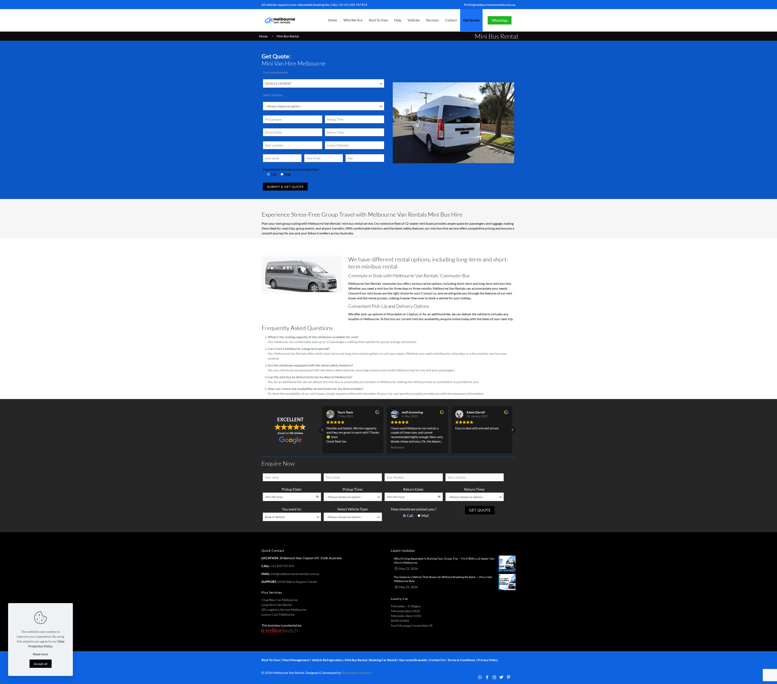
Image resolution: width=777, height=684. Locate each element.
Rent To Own (270, 660)
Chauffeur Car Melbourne (279, 600)
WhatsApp (499, 20)
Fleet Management (295, 660)
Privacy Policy (488, 660)
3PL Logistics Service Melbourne (283, 609)
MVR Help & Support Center (297, 581)
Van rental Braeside (413, 660)
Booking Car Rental (383, 660)
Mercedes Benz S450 (405, 611)
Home (263, 36)
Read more (40, 654)
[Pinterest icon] (509, 677)
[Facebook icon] (487, 677)
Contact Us (437, 660)
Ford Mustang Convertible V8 (411, 625)
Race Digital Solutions (357, 672)
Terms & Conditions (461, 660)
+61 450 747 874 (355, 4)
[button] (512, 430)
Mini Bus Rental (356, 660)
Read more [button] (397, 447)
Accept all (40, 664)
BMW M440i (400, 621)
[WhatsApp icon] (480, 677)
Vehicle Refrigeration (327, 660)
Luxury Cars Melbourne (277, 614)
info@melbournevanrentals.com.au (295, 574)
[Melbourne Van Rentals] (279, 20)
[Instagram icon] (494, 677)
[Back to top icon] (757, 675)
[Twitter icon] (501, 677)
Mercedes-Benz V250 (406, 616)
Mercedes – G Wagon (406, 606)
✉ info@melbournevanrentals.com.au (490, 4)
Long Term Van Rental (276, 605)
